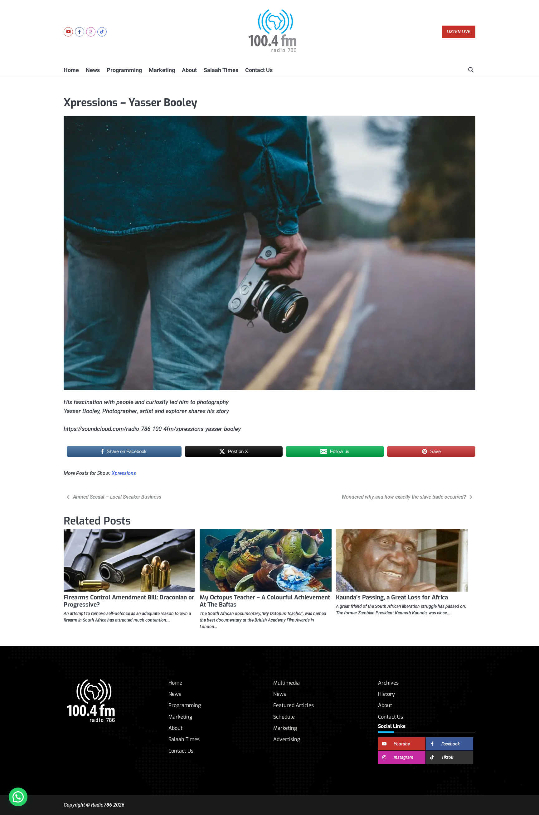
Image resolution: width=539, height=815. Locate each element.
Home (71, 70)
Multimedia (286, 683)
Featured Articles (293, 705)
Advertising (286, 739)
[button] (18, 797)
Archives (388, 683)
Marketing (162, 70)
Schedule (284, 717)
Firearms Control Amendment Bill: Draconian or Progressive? (129, 600)
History (386, 694)
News (93, 70)
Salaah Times (221, 70)
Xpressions (124, 473)
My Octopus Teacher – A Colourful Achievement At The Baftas (265, 600)
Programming (124, 70)
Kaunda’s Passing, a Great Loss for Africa (392, 597)
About (189, 70)
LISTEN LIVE (458, 31)
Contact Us (259, 70)
